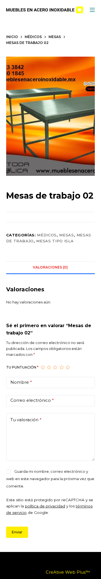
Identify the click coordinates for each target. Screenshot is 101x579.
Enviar (17, 532)
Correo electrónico (32, 400)
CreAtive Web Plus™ (68, 572)
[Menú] (92, 9)
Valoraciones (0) (50, 267)
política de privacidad (45, 506)
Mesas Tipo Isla (55, 241)
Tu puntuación (22, 367)
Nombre (21, 382)
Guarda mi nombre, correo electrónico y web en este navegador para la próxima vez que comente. (50, 479)
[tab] (50, 267)
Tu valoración (26, 419)
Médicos (47, 235)
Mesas (66, 235)
